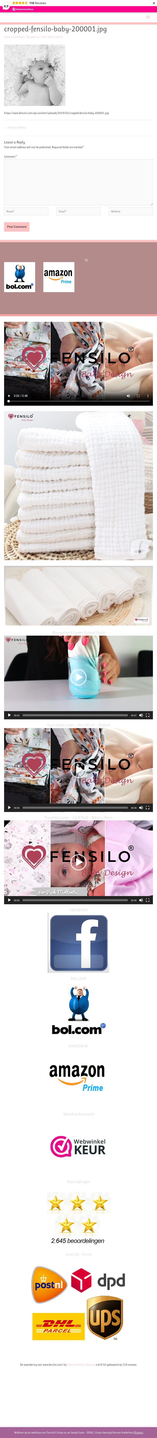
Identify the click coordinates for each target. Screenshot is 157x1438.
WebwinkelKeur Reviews (81, 1364)
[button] (78, 677)
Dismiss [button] (138, 1432)
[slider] (75, 715)
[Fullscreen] (148, 715)
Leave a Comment (14, 36)
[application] (78, 678)
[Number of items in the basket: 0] (86, 260)
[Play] (9, 715)
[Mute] (141, 715)
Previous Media (15, 127)
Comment (10, 156)
